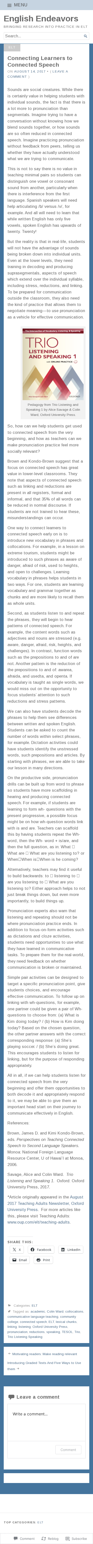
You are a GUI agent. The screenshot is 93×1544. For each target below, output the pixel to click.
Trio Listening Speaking (24, 1337)
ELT (12, 47)
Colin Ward (55, 1312)
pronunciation (17, 1332)
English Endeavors (41, 18)
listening (25, 1327)
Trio (77, 1332)
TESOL (67, 1332)
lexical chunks (66, 1322)
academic (38, 1312)
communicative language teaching (32, 1316)
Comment (68, 1450)
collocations (74, 1312)
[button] (53, 364)
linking (12, 1327)
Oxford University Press (49, 1327)
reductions (37, 1332)
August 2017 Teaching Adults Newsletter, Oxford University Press (45, 1203)
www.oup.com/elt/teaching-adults (38, 1222)
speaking (53, 1332)
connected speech (33, 1322)
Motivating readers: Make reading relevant (44, 1354)
